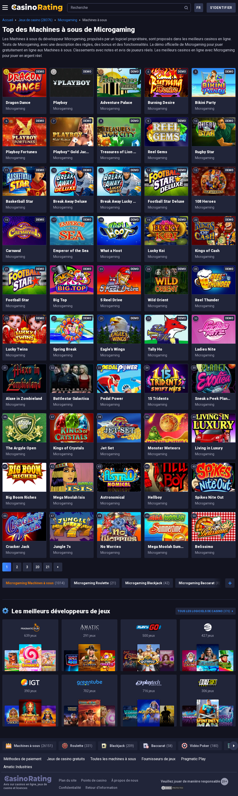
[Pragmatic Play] (30, 645)
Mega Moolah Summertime (166, 546)
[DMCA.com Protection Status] (172, 787)
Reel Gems (157, 152)
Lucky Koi (156, 251)
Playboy (60, 102)
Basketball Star (19, 201)
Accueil (7, 20)
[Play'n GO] (149, 645)
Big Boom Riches (21, 497)
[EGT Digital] (208, 645)
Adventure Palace (116, 102)
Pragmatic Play (193, 759)
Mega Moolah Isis (69, 497)
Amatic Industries (17, 767)
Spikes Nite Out (209, 497)
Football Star (17, 300)
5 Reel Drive (111, 300)
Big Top (60, 300)
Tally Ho (155, 349)
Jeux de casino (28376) (35, 20)
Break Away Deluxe (70, 201)
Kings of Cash (207, 251)
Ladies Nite (205, 349)
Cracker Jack (17, 546)
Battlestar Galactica (71, 398)
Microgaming (67, 20)
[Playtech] (149, 700)
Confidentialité (70, 787)
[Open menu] (5, 7)
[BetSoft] (208, 700)
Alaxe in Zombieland (24, 398)
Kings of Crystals (68, 448)
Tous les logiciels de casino (204, 611)
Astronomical (112, 497)
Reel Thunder (207, 300)
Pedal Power (111, 398)
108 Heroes (205, 201)
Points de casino (94, 780)
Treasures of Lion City (119, 152)
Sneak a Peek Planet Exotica (213, 398)
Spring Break (64, 349)
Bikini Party (205, 102)
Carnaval (13, 251)
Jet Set (107, 448)
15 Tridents (158, 398)
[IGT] (30, 700)
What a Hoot (111, 251)
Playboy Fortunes (21, 152)
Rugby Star (204, 152)
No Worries (110, 546)
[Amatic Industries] (90, 645)
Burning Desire (161, 102)
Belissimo (204, 546)
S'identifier (221, 8)
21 (48, 567)
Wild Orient (158, 300)
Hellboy (155, 497)
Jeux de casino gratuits (66, 759)
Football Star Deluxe (166, 201)
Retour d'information (101, 787)
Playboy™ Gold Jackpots (71, 152)
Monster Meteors (164, 448)
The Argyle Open (21, 448)
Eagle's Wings (112, 349)
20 (37, 567)
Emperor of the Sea (70, 251)
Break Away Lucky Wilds (119, 201)
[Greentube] (90, 700)
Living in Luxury (209, 448)
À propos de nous (124, 780)
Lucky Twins (17, 349)
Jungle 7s (62, 546)
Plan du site (67, 780)
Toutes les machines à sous (113, 759)
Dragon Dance (18, 102)
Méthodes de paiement (22, 759)
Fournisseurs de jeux (158, 759)
